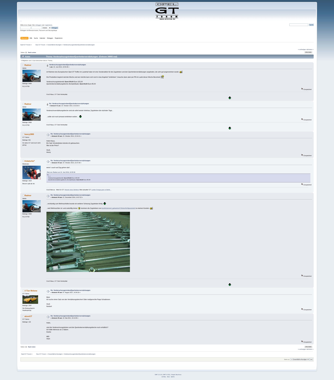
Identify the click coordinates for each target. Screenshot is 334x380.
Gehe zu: (287, 359)
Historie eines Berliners (72, 190)
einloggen (38, 25)
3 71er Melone (31, 291)
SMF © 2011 (166, 374)
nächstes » (309, 49)
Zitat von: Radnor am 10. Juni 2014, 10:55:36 (61, 172)
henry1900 (29, 134)
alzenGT (28, 316)
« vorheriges (302, 49)
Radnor (28, 65)
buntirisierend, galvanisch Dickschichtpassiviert (118, 208)
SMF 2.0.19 (158, 374)
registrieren (48, 25)
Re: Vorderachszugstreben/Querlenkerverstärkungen (69, 104)
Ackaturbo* (29, 161)
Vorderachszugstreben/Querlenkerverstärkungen (67, 65)
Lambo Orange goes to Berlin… (101, 190)
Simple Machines (176, 374)
